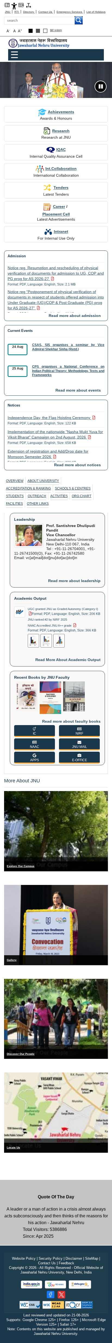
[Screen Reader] (21, 5)
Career (59, 206)
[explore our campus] (56, 831)
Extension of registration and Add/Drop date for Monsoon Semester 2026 (48, 456)
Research (61, 131)
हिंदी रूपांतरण (56, 30)
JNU (8, 11)
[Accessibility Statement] (14, 6)
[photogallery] (56, 925)
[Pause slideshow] (101, 87)
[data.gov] (80, 1284)
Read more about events (78, 390)
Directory (29, 11)
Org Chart (81, 496)
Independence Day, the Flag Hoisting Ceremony (49, 420)
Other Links (38, 504)
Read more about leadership (74, 581)
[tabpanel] (56, 641)
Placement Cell (56, 214)
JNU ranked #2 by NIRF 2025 (47, 619)
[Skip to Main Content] (7, 5)
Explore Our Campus (21, 866)
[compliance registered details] (79, 1305)
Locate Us (13, 1147)
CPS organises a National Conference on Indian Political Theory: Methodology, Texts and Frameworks (68, 371)
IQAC (61, 149)
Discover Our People (21, 1053)
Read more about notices (77, 465)
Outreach (37, 496)
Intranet (61, 231)
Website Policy (24, 1258)
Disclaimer (74, 1258)
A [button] (20, 30)
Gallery (12, 959)
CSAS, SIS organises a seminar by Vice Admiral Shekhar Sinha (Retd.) (68, 347)
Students (15, 496)
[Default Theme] (45, 31)
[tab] (15, 481)
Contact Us (45, 11)
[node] (39, 43)
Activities (59, 496)
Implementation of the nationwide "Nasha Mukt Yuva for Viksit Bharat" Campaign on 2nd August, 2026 (55, 437)
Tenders (61, 187)
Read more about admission (75, 315)
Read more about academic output (68, 660)
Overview (14, 481)
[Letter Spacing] (28, 5)
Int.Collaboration (61, 168)
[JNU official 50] (61, 1294)
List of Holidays (95, 11)
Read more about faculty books (71, 721)
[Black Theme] (31, 31)
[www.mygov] (55, 1284)
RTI (17, 11)
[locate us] (56, 1112)
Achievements (61, 112)
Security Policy (51, 1258)
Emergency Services (70, 11)
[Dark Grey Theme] (38, 31)
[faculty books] (27, 696)
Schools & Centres (73, 488)
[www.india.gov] (31, 1284)
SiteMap (91, 1258)
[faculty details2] (56, 1019)
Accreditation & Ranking (28, 488)
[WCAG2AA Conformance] (53, 1305)
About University (43, 481)
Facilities (14, 504)
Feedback (66, 1263)
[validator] (30, 1305)
